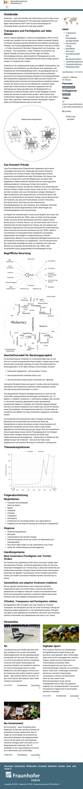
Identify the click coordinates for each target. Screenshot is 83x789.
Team (68, 766)
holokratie (66, 94)
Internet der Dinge (33, 429)
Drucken (67, 111)
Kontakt (61, 766)
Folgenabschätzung (74, 64)
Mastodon (32, 766)
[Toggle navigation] (7, 7)
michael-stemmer (68, 87)
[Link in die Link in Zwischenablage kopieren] (63, 102)
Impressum (8, 766)
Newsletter (52, 766)
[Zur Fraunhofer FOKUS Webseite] (23, 776)
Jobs (74, 766)
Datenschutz (20, 766)
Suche (7, 769)
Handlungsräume (72, 67)
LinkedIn (43, 766)
